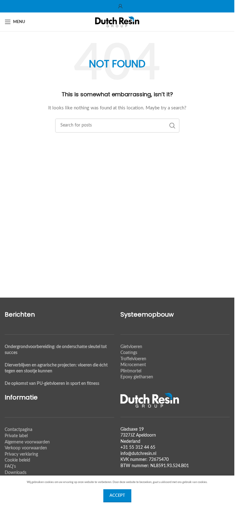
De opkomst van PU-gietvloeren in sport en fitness (52, 383)
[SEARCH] (172, 125)
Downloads (15, 473)
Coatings (128, 353)
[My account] (120, 6)
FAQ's (10, 466)
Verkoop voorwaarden (26, 448)
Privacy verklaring (21, 454)
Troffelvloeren (133, 359)
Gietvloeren (131, 347)
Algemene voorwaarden (27, 442)
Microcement (133, 365)
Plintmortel (130, 371)
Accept (117, 496)
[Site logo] (117, 22)
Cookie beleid (17, 460)
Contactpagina (18, 430)
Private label (16, 436)
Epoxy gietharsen (136, 377)
